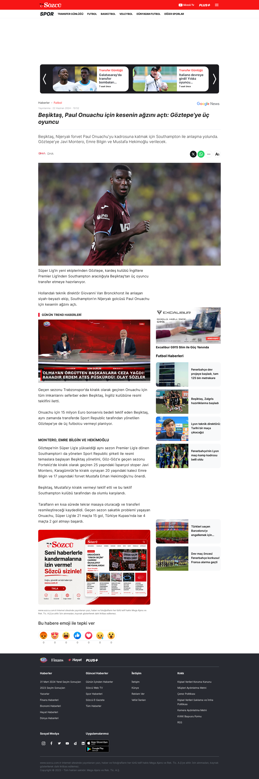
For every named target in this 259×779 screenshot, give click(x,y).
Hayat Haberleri (49, 712)
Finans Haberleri (49, 699)
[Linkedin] (83, 743)
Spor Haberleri (94, 693)
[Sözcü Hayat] (74, 660)
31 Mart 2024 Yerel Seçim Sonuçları (60, 681)
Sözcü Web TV (94, 687)
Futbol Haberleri (169, 356)
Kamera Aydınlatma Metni (192, 710)
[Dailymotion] (75, 743)
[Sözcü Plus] (92, 660)
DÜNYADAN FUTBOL (149, 13)
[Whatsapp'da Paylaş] (201, 154)
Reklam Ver (138, 693)
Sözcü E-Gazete (95, 699)
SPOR (47, 14)
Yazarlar (44, 693)
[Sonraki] (214, 79)
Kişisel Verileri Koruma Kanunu (194, 681)
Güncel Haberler (97, 673)
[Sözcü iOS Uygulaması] (97, 742)
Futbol (58, 102)
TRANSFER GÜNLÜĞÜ (70, 13)
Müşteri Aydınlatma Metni (191, 687)
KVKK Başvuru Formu (189, 716)
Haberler (44, 102)
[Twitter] (59, 743)
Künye (135, 687)
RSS (179, 722)
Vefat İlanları (139, 699)
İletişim (136, 681)
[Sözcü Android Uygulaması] (97, 749)
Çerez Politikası (186, 693)
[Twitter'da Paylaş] (193, 154)
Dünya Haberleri (49, 718)
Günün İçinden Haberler (99, 681)
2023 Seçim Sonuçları (52, 687)
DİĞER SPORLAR (174, 13)
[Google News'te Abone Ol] (208, 104)
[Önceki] (44, 79)
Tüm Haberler (93, 705)
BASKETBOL (108, 13)
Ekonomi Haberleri (50, 705)
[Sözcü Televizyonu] (43, 660)
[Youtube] (67, 743)
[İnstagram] (43, 743)
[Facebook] (51, 743)
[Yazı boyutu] (217, 154)
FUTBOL (92, 13)
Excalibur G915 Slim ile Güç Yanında (182, 347)
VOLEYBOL (126, 13)
